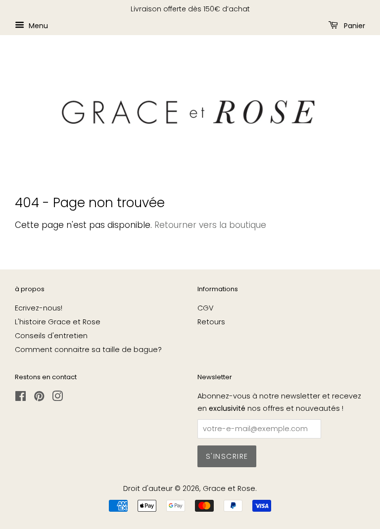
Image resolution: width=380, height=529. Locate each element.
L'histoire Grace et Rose (57, 322)
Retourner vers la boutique (210, 225)
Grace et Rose (229, 488)
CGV (205, 308)
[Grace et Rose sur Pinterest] (39, 398)
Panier (353, 25)
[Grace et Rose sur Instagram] (57, 398)
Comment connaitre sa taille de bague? (88, 349)
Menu (37, 25)
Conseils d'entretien (51, 336)
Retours (211, 322)
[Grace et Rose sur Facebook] (20, 398)
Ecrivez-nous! (38, 308)
